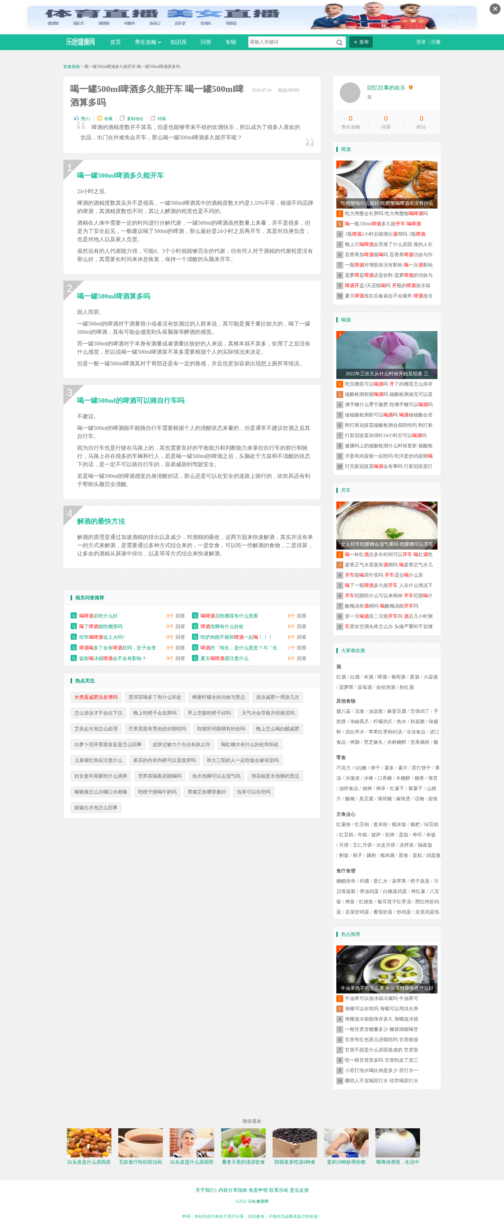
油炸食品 (348, 788)
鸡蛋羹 (433, 855)
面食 (403, 855)
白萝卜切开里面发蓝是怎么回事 (108, 744)
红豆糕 (346, 834)
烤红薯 (418, 891)
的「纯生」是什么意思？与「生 (239, 647)
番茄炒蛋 (383, 912)
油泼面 (376, 711)
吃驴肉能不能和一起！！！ (237, 637)
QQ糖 (361, 767)
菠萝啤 (346, 687)
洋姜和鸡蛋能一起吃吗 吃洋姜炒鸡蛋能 (389, 456)
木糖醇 (403, 778)
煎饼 (390, 834)
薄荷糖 (384, 798)
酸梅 (350, 798)
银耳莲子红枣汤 (394, 901)
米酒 (368, 677)
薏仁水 (380, 881)
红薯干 (397, 788)
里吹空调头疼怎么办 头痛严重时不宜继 (389, 626)
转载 (162, 118)
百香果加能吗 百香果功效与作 (389, 254)
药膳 (364, 881)
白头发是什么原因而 (192, 1162)
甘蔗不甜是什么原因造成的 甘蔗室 (381, 1049)
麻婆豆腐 (396, 711)
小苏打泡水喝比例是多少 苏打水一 (381, 1070)
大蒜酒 (430, 677)
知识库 (178, 42)
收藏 (108, 118)
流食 (359, 711)
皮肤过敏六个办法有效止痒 (181, 744)
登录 (421, 42)
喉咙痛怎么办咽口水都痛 (100, 792)
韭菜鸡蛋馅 (427, 912)
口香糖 (384, 778)
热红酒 (406, 687)
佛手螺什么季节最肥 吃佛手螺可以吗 (389, 404)
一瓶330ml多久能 (383, 223)
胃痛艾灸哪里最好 (207, 792)
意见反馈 (299, 1190)
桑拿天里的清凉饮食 (243, 1162)
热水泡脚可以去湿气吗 (216, 776)
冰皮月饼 (385, 845)
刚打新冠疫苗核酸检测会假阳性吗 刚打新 (389, 425)
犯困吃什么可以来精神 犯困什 (389, 595)
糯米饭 (399, 824)
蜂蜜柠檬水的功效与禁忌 (218, 697)
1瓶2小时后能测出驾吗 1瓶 (385, 234)
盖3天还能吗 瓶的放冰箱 (387, 285)
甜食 (433, 798)
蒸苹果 (399, 881)
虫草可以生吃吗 (254, 792)
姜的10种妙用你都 (346, 1162)
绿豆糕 (431, 824)
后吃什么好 (98, 616)
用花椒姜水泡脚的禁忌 (275, 776)
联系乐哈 (278, 1190)
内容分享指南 (232, 1190)
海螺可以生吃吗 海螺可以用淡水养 (381, 1008)
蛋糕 (417, 855)
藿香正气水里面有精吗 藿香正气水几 (389, 564)
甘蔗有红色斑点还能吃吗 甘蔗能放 (381, 1039)
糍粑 (415, 824)
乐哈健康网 (258, 1201)
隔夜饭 (425, 845)
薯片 (403, 767)
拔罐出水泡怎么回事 (96, 807)
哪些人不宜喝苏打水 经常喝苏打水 (381, 1080)
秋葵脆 (417, 721)
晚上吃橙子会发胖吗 (155, 713)
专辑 (230, 42)
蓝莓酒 (365, 687)
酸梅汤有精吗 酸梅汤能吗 (381, 606)
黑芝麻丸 (373, 742)
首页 (115, 42)
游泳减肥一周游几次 (277, 697)
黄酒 (414, 677)
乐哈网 (80, 42)
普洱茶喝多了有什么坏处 (155, 697)
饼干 (375, 767)
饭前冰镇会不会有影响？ (112, 658)
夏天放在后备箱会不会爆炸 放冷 (389, 295)
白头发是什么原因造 (89, 1162)
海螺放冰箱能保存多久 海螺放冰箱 (381, 1019)
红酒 (341, 677)
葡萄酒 (398, 677)
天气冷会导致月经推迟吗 (268, 713)
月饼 (344, 845)
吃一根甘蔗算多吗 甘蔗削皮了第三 (381, 1060)
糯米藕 (387, 855)
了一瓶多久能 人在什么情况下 (389, 585)
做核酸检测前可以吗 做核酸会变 (389, 414)
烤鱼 (350, 901)
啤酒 (346, 149)
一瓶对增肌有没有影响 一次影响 (389, 265)
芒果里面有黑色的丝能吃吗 (157, 728)
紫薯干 (415, 788)
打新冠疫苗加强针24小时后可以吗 (386, 435)
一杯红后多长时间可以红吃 (389, 554)
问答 (206, 42)
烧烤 (367, 788)
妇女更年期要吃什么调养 (100, 776)
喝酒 (346, 319)
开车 (346, 490)
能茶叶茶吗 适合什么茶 (384, 575)
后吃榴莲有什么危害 (229, 616)
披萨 (376, 834)
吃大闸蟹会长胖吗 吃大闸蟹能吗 (386, 213)
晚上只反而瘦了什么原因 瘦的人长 (389, 244)
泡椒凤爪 (359, 721)
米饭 (431, 834)
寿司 (417, 834)
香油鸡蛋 (369, 891)
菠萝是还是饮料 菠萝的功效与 (389, 275)
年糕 (362, 834)
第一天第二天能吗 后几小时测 (389, 616)
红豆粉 (362, 824)
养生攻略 (146, 42)
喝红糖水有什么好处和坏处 (250, 744)
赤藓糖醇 (396, 742)
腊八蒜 (343, 711)
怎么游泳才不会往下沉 (98, 713)
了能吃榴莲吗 (100, 626)
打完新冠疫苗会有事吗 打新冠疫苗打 (389, 466)
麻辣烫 (403, 798)
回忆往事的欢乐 (386, 88)
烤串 (381, 788)
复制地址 (135, 118)
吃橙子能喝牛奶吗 (157, 792)
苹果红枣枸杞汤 (385, 731)
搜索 (340, 43)
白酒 (355, 677)
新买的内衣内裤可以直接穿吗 (164, 760)
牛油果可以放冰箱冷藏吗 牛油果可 (381, 998)
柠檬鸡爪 (383, 721)
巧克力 (343, 767)
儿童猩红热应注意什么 (98, 760)
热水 (401, 721)
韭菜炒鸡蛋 (357, 912)
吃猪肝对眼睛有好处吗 (221, 728)
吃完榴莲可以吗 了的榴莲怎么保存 (389, 384)
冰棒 (368, 778)
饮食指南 (71, 66)
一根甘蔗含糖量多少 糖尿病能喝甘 (381, 1029)
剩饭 (344, 855)
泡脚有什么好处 (222, 626)
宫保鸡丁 (420, 711)
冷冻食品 (415, 731)
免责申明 (258, 1190)
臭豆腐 (366, 798)
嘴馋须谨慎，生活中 (397, 1162)
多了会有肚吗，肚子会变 (117, 647)
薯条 (389, 767)
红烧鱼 (366, 901)
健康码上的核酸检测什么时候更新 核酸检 (389, 445)
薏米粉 (380, 824)
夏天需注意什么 (225, 658)
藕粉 (371, 855)
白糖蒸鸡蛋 (395, 891)
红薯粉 (343, 824)
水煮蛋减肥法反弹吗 (96, 697)
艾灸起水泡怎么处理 (96, 728)
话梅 (419, 798)
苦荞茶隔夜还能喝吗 (159, 776)
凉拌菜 (406, 845)
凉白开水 (354, 731)
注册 (436, 42)
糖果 (419, 778)
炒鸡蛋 (404, 912)
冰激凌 (352, 778)
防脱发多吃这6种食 (295, 1162)
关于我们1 (206, 1190)
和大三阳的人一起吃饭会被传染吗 (243, 760)
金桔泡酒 (385, 687)
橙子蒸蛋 (420, 881)
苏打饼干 (421, 767)
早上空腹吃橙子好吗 (209, 713)
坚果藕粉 (420, 742)
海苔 (433, 778)
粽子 (357, 855)
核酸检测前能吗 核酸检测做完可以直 (389, 394)
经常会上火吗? (101, 637)
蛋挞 (403, 834)
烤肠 (355, 742)
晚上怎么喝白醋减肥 (277, 728)
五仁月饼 (362, 845)
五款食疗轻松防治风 (140, 1162)
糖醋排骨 (346, 881)
